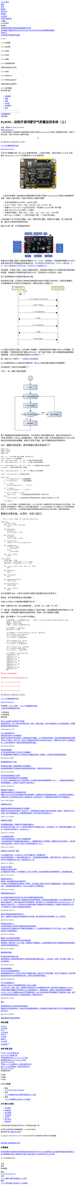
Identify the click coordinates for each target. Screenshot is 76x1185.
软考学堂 (28, 28)
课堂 (11, 35)
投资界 (41, 1154)
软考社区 (4, 11)
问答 (8, 35)
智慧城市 (4, 775)
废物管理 (10, 775)
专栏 (15, 35)
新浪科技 (4, 1152)
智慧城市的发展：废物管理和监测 (16, 766)
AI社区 (7, 103)
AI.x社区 (33, 1095)
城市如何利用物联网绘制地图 (14, 778)
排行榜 (12, 28)
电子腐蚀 (10, 938)
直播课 (22, 28)
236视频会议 (17, 1154)
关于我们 (8, 1108)
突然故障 (16, 938)
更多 (11, 1049)
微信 (2, 1002)
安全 (7, 804)
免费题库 (51, 30)
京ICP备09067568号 (14, 1132)
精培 (14, 1099)
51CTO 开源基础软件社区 (10, 145)
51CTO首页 (5, 2)
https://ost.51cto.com (7, 149)
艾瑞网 (47, 1152)
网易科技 (16, 1152)
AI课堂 (3, 21)
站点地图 (8, 1113)
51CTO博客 (9, 1095)
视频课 (3, 28)
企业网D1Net (34, 1154)
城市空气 (11, 733)
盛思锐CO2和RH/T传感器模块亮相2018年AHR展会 (18, 985)
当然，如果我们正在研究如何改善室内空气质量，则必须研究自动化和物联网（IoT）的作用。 (33, 916)
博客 (2, 4)
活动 (6, 108)
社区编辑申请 (5, 114)
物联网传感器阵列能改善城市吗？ (16, 808)
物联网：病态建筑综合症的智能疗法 (13, 881)
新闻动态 (8, 1110)
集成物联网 (5, 1018)
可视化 (3, 867)
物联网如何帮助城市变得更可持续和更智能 (16, 940)
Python (3, 733)
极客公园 (10, 1154)
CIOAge (12, 1090)
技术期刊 (8, 105)
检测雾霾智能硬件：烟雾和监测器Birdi (17, 824)
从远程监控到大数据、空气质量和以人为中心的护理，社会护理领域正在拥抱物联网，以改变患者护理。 (37, 872)
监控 (6, 733)
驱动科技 (29, 1152)
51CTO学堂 (9, 1099)
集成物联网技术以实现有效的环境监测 (14, 1006)
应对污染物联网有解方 (10, 971)
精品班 (3, 9)
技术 (10, 804)
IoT (7, 851)
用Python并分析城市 (12, 721)
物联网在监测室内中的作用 (13, 792)
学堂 (2, 7)
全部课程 (4, 30)
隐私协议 (8, 1121)
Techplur (21, 1090)
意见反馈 (8, 1115)
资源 (5, 35)
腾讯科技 (10, 1152)
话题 (6, 101)
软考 (13, 30)
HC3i (17, 1090)
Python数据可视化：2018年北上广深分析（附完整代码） (23, 855)
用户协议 (8, 1119)
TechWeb (42, 1152)
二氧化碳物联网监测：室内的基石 (16, 839)
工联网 (4, 1154)
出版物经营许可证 (14, 1143)
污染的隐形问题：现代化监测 (16, 752)
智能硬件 (7, 836)
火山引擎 (51, 1154)
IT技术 (36, 30)
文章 (2, 35)
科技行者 (35, 1152)
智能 (10, 952)
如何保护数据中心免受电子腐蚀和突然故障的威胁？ (19, 926)
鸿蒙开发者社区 (6, 18)
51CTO (7, 1090)
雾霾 (11, 836)
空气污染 (13, 762)
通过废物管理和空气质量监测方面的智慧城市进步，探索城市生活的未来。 (27, 768)
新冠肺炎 (9, 924)
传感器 (3, 762)
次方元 (45, 1154)
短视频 (17, 28)
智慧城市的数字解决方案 (9, 956)
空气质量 (16, 775)
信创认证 (18, 30)
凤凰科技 (23, 1152)
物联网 (9, 750)
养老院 (8, 879)
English (7, 1117)
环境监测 (12, 1018)
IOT (13, 790)
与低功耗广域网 (13, 851)
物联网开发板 (15, 708)
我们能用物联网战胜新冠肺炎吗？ (13, 914)
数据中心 (4, 938)
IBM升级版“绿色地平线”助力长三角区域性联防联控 (22, 897)
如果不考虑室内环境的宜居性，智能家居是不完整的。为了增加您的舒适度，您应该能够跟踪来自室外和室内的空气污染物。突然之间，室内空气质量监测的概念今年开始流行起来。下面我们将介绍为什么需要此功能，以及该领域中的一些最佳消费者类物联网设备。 (38, 740)
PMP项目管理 (43, 30)
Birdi (2, 836)
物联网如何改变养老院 (9, 869)
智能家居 (4, 750)
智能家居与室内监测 (11, 735)
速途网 (58, 1152)
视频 (6, 98)
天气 (7, 867)
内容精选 (8, 96)
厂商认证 (31, 30)
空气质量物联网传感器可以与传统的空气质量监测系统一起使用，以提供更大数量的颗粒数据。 (34, 754)
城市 (7, 952)
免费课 (3, 14)
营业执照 (4, 1143)
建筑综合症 (9, 893)
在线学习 (4, 33)
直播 (18, 35)
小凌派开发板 (5, 708)
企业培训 (4, 16)
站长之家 (52, 1152)
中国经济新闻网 (66, 1152)
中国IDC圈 (26, 1154)
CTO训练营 (26, 1099)
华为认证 (24, 30)
